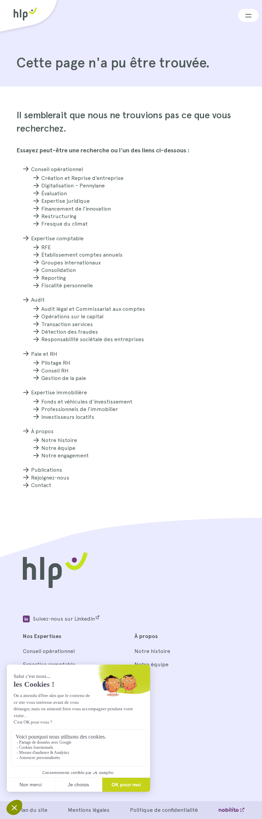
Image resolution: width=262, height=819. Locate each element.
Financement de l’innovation (76, 209)
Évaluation (54, 193)
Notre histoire (59, 440)
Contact (41, 485)
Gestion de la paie (63, 378)
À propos (42, 431)
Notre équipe (58, 448)
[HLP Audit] (55, 586)
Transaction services (67, 324)
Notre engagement (65, 455)
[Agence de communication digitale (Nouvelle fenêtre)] (231, 810)
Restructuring (58, 216)
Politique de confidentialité (164, 810)
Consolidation (58, 270)
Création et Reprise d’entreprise (82, 178)
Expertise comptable (57, 238)
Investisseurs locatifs (67, 417)
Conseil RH (55, 370)
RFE (46, 247)
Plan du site (32, 810)
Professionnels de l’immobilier (79, 409)
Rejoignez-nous (50, 477)
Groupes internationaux (71, 262)
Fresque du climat (64, 224)
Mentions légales (89, 810)
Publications (46, 470)
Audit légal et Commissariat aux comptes (93, 309)
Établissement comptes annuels (81, 255)
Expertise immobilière (59, 392)
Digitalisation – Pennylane (73, 185)
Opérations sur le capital (72, 316)
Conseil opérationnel (57, 169)
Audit (38, 300)
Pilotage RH (55, 363)
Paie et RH (44, 354)
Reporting (53, 278)
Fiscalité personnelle (67, 285)
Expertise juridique (65, 201)
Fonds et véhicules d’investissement (86, 401)
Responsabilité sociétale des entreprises (92, 339)
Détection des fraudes (69, 332)
